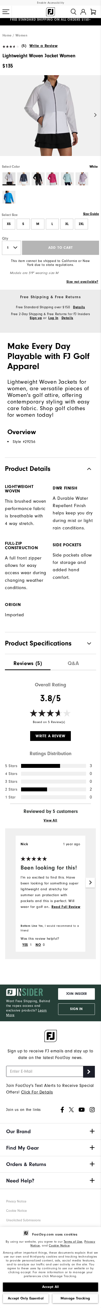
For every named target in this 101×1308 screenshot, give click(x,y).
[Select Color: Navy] (23, 178)
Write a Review (43, 46)
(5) (24, 46)
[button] (6, 12)
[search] (73, 12)
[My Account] (83, 12)
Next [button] (95, 114)
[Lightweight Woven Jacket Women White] (50, 119)
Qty (5, 238)
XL (67, 224)
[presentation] (27, 662)
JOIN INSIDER (76, 994)
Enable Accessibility (50, 2)
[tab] (93, 11)
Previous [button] (5, 114)
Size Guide (91, 214)
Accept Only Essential (26, 1298)
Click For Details (37, 1092)
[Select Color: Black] (38, 178)
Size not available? (82, 282)
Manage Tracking (75, 1298)
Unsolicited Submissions (23, 1220)
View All (50, 820)
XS (9, 224)
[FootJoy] (50, 11)
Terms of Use (73, 1241)
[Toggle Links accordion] (50, 1131)
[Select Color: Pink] (52, 178)
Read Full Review (65, 907)
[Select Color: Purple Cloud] (82, 178)
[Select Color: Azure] (67, 178)
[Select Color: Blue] (8, 197)
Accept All (50, 1287)
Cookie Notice (59, 1245)
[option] (50, 119)
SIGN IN (76, 1009)
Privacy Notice (16, 1201)
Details (79, 307)
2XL (81, 224)
